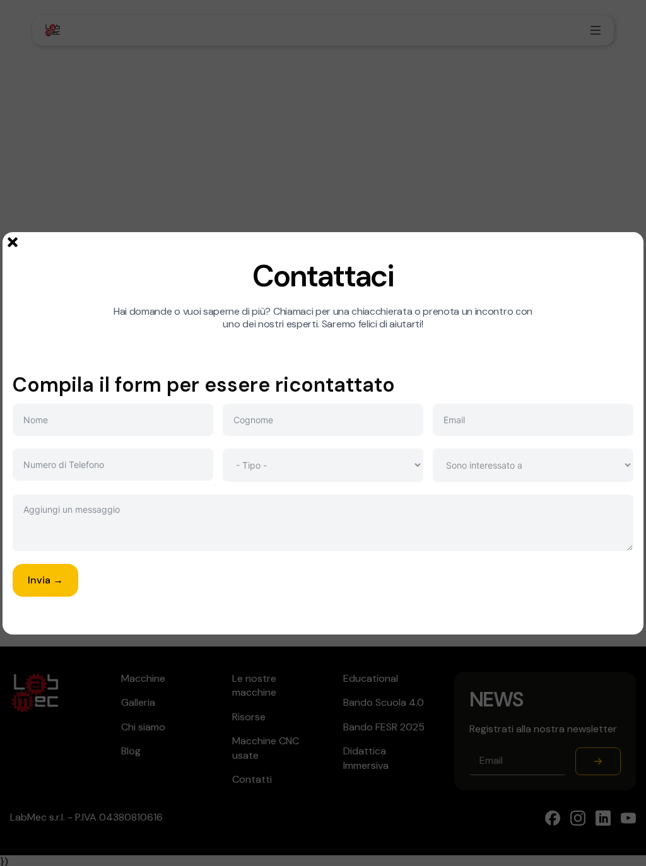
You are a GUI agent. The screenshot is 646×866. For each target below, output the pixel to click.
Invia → (45, 580)
